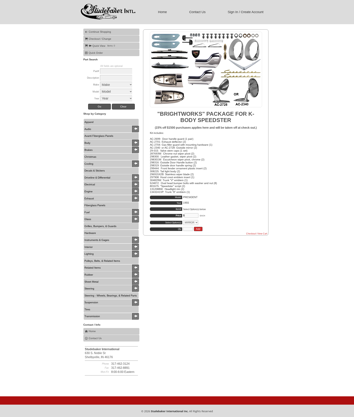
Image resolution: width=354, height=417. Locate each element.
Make (96, 84)
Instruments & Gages (96, 239)
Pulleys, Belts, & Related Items (102, 260)
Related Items (92, 267)
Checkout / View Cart (256, 234)
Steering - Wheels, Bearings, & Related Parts (110, 295)
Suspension (91, 302)
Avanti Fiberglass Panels (98, 135)
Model (96, 91)
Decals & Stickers (94, 170)
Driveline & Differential (97, 177)
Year (96, 98)
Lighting (89, 253)
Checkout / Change (100, 38)
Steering (89, 288)
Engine (88, 191)
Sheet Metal (91, 281)
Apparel (88, 122)
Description (93, 77)
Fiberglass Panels (94, 205)
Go (99, 106)
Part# (96, 71)
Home (162, 12)
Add (198, 229)
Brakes (88, 149)
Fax (107, 367)
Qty (179, 229)
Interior (88, 247)
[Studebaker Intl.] (107, 19)
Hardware (90, 232)
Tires (87, 309)
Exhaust (89, 198)
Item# (178, 209)
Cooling (88, 163)
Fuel (87, 212)
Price (178, 215)
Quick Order (96, 52)
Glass (87, 219)
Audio (87, 129)
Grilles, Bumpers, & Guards (100, 226)
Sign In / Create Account (245, 12)
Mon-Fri (105, 371)
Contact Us (197, 12)
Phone (105, 363)
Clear (123, 106)
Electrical (89, 184)
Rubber (88, 274)
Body (87, 142)
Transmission (92, 316)
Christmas (90, 156)
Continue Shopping (100, 31)
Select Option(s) (173, 223)
